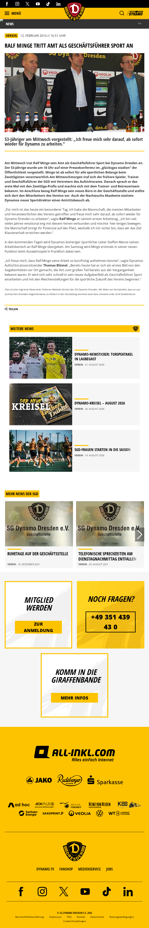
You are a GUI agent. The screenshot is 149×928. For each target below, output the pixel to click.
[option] (39, 534)
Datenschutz (97, 917)
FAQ (69, 917)
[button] (121, 13)
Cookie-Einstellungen (74, 921)
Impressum (55, 917)
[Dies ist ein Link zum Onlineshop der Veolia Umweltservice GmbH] (80, 813)
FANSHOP (66, 869)
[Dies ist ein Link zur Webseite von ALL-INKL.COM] (74, 753)
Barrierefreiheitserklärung (29, 917)
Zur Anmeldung (38, 627)
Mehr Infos (74, 698)
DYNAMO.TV (45, 869)
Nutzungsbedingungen (121, 917)
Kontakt (81, 917)
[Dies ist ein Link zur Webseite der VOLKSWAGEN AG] (100, 813)
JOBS (109, 869)
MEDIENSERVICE (89, 869)
